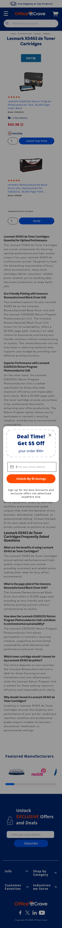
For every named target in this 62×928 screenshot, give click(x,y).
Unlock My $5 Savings (31, 479)
